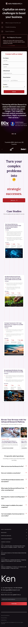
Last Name (5, 64)
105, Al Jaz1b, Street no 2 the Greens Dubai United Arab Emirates (13, 553)
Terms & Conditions (5, 615)
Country (5, 84)
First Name (6, 58)
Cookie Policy (4, 620)
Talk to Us (12, 200)
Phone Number (7, 77)
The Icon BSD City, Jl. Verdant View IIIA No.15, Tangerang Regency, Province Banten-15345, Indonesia (13, 560)
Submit (14, 91)
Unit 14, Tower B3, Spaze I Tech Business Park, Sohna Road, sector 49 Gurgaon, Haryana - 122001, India (13, 546)
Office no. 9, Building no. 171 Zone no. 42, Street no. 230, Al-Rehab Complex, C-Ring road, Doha (13, 567)
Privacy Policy (4, 617)
